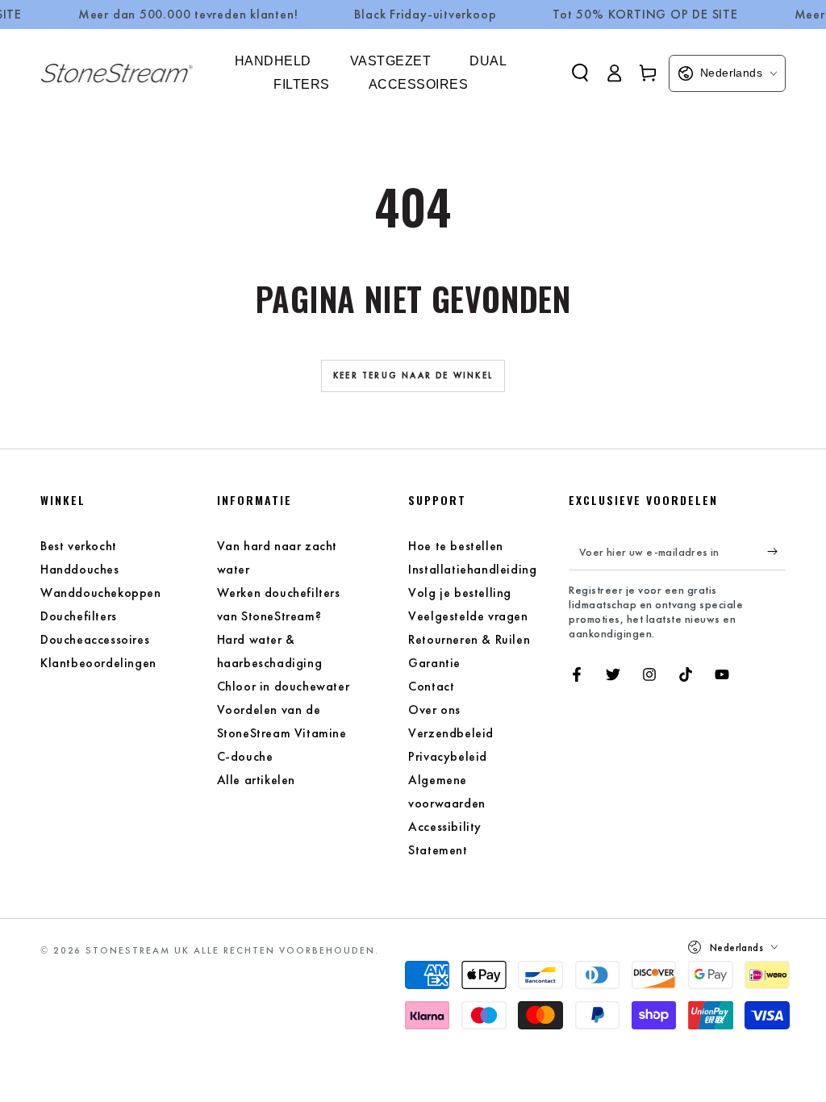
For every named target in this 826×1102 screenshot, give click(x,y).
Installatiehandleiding (472, 569)
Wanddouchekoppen (100, 592)
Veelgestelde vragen (468, 615)
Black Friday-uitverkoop (425, 14)
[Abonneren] (776, 552)
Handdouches (79, 569)
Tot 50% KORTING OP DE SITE (645, 14)
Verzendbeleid (451, 732)
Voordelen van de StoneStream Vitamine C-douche (282, 733)
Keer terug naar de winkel (413, 375)
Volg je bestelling (459, 592)
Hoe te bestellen (455, 545)
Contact (431, 686)
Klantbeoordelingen (98, 662)
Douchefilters (78, 615)
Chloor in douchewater (283, 686)
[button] (580, 72)
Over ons (434, 709)
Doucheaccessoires (94, 639)
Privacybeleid (447, 756)
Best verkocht (78, 545)
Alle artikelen (256, 779)
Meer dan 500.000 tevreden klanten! (188, 14)
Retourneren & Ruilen (469, 639)
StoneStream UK (138, 950)
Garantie (434, 662)
